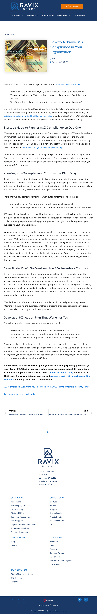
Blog (13, 541)
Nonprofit (54, 509)
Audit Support (17, 520)
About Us (46, 15)
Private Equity (56, 517)
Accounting (16, 502)
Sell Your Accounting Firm (61, 560)
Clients (14, 545)
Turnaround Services (20, 528)
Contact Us (79, 15)
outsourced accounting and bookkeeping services (28, 115)
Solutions (31, 15)
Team (52, 545)
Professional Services (59, 520)
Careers (53, 549)
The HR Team (16, 578)
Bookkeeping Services (20, 505)
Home (11, 599)
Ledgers (14, 581)
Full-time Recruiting (19, 532)
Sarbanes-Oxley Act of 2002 (68, 84)
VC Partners (55, 557)
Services (16, 15)
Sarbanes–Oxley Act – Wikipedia (19, 394)
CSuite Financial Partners (22, 574)
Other (52, 524)
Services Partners (57, 553)
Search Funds (56, 513)
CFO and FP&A (17, 513)
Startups (53, 502)
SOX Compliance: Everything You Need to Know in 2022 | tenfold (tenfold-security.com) (46, 386)
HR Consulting (17, 509)
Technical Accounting (20, 517)
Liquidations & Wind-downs (23, 524)
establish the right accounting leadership (42, 147)
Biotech (53, 505)
